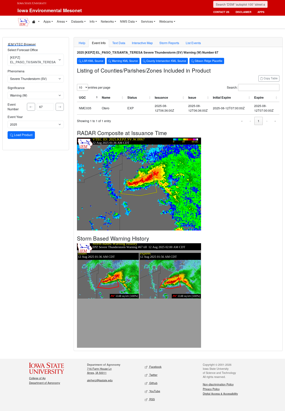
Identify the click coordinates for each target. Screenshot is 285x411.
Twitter (153, 375)
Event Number (13, 106)
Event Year (15, 117)
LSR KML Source (92, 61)
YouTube (154, 391)
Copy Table (270, 78)
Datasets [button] (77, 21)
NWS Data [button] (127, 21)
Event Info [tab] (99, 43)
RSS (152, 399)
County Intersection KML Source (166, 61)
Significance (16, 88)
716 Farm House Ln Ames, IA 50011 (99, 371)
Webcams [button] (166, 21)
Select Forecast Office (23, 50)
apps (260, 12)
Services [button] (147, 21)
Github (153, 383)
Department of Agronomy (44, 383)
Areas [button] (61, 21)
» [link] (275, 121)
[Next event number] (60, 107)
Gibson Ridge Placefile (208, 61)
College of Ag (37, 378)
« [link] (242, 121)
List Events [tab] (193, 43)
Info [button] (92, 21)
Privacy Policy (211, 389)
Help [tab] (82, 43)
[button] (35, 22)
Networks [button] (107, 21)
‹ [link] (250, 121)
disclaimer (243, 12)
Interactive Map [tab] (142, 43)
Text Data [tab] (118, 43)
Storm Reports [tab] (169, 43)
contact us (221, 12)
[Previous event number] (31, 107)
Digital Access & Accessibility (220, 394)
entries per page (99, 87)
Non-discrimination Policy (218, 384)
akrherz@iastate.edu (100, 380)
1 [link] (258, 121)
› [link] (266, 121)
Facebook (155, 367)
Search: (232, 87)
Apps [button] (47, 21)
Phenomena (16, 71)
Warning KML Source (124, 61)
